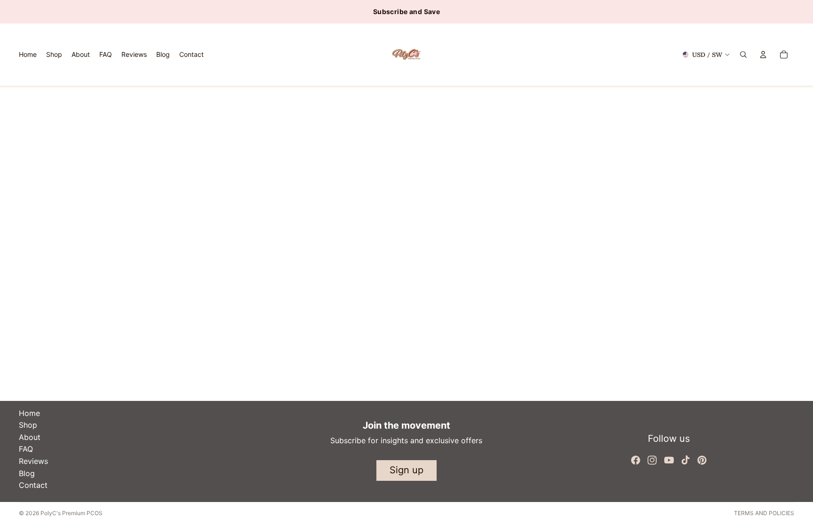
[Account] (763, 54)
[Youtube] (669, 460)
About (29, 437)
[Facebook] (635, 460)
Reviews (33, 461)
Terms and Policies (764, 513)
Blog (27, 473)
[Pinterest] (702, 460)
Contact (33, 485)
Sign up (406, 470)
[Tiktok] (685, 460)
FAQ (26, 449)
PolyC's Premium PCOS (71, 513)
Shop (28, 425)
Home (29, 413)
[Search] (743, 54)
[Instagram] (652, 460)
